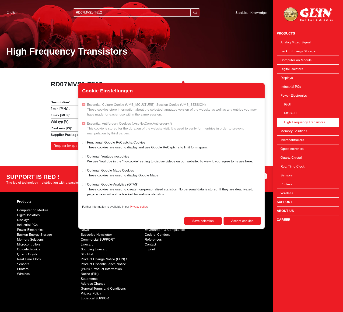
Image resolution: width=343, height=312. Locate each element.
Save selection (203, 221)
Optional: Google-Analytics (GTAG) (170, 189)
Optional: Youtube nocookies (170, 158)
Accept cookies (242, 221)
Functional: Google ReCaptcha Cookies (147, 144)
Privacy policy (138, 206)
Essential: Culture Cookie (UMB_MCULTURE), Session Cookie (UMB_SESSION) (172, 109)
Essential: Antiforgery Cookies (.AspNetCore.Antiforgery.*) (165, 128)
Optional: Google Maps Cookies (122, 172)
